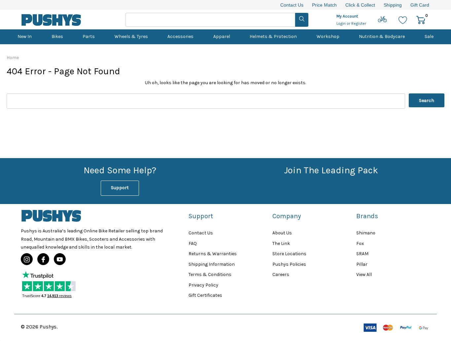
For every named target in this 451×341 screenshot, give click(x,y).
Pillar (361, 264)
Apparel (221, 36)
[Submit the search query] (301, 20)
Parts (89, 36)
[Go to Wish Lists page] (403, 19)
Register (358, 23)
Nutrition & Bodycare (382, 36)
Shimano (365, 233)
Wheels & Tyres (131, 36)
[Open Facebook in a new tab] (43, 259)
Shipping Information (212, 264)
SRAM (362, 253)
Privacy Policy (203, 285)
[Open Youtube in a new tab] (59, 259)
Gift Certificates (205, 295)
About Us (282, 233)
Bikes (57, 36)
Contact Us (291, 5)
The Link (281, 243)
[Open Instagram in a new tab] (26, 259)
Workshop (328, 36)
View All (364, 274)
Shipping (393, 5)
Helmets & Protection (273, 36)
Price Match (324, 5)
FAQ (193, 243)
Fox (360, 243)
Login (341, 23)
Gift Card (419, 5)
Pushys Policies (289, 264)
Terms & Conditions (210, 274)
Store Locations (289, 253)
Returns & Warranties (213, 253)
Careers (280, 274)
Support (120, 187)
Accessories (180, 36)
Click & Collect (360, 5)
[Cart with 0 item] (420, 19)
